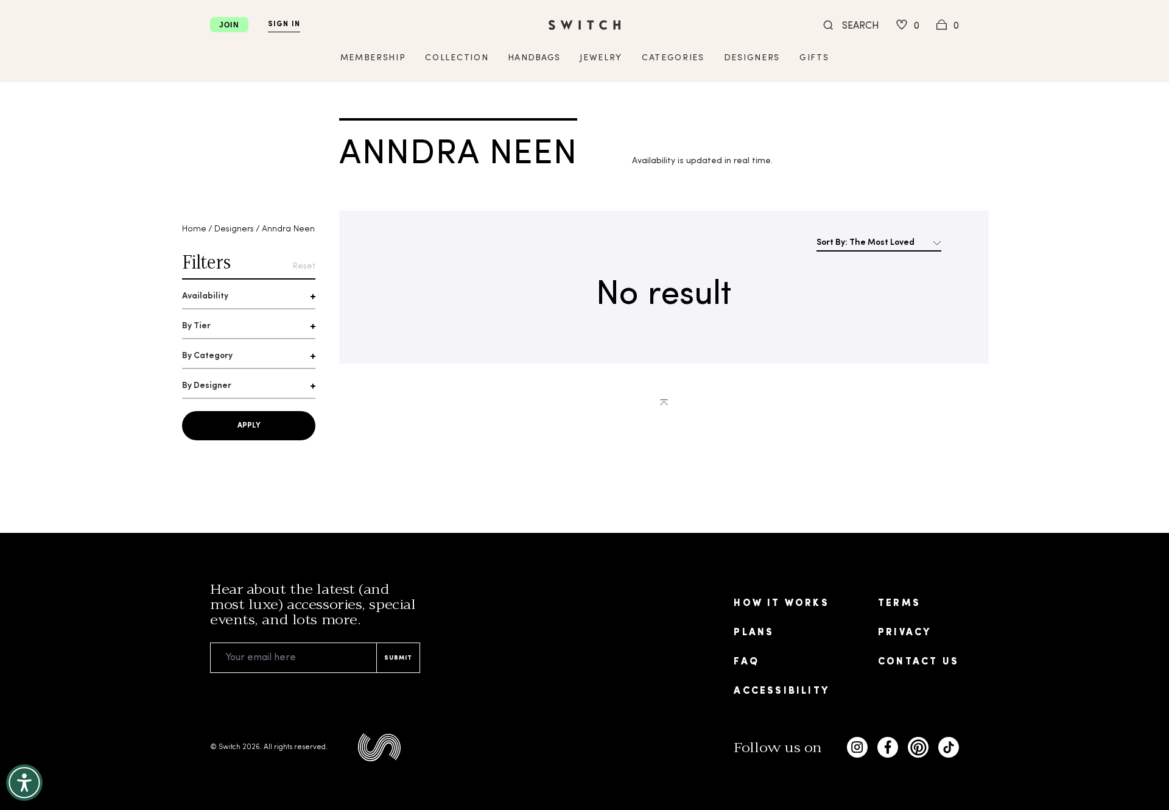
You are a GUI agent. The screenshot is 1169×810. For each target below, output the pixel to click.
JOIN (229, 25)
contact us (918, 662)
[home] (584, 24)
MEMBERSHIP (373, 58)
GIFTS (814, 58)
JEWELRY (601, 58)
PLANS (754, 633)
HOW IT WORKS (781, 603)
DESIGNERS (752, 58)
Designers (234, 229)
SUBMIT (398, 658)
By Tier (196, 326)
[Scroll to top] (664, 401)
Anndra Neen (288, 229)
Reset (304, 266)
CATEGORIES (673, 58)
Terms (899, 603)
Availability (205, 296)
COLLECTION (456, 58)
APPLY (249, 425)
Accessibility (781, 691)
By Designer (206, 385)
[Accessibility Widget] (24, 782)
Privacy (904, 633)
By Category (207, 356)
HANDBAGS (534, 58)
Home (194, 229)
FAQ (746, 662)
